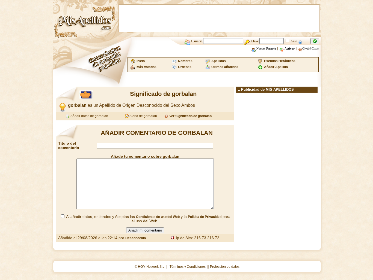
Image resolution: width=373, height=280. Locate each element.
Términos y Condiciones (188, 267)
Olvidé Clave (310, 48)
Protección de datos (224, 267)
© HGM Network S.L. (150, 267)
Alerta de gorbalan (143, 116)
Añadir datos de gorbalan (89, 116)
